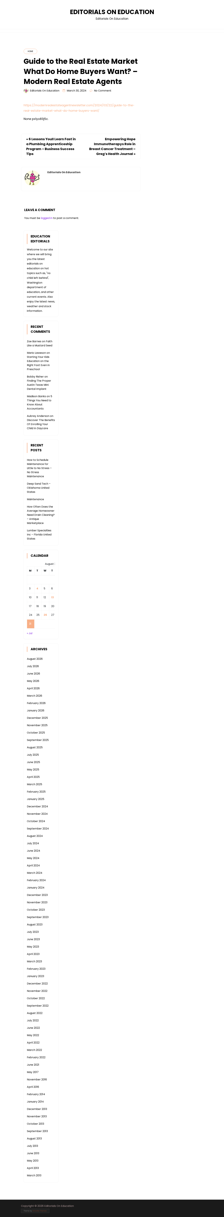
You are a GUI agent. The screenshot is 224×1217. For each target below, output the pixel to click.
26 (45, 615)
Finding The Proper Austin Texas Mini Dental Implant (39, 385)
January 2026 (35, 710)
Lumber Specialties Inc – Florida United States (39, 535)
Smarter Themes (39, 1211)
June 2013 (33, 1153)
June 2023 (33, 939)
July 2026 (33, 666)
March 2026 (34, 696)
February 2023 (36, 969)
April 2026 (33, 688)
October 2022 (36, 998)
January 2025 (35, 799)
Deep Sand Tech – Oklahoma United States (39, 488)
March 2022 (34, 1050)
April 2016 (33, 1087)
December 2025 (37, 718)
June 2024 (33, 851)
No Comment (102, 90)
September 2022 (38, 1006)
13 (52, 597)
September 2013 (37, 1131)
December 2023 (37, 895)
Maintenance (35, 499)
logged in (46, 218)
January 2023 (35, 976)
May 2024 (33, 858)
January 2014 (35, 1102)
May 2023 (33, 947)
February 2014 (36, 1094)
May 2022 (33, 1035)
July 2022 (33, 1020)
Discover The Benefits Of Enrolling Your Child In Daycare (41, 424)
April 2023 (33, 954)
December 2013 (37, 1109)
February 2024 (36, 880)
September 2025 (38, 740)
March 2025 (34, 784)
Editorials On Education (112, 12)
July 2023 (33, 932)
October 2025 (36, 733)
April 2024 (33, 865)
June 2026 (33, 673)
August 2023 (34, 924)
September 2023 (38, 917)
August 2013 (34, 1138)
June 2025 (33, 762)
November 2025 (37, 725)
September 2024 (38, 828)
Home (30, 51)
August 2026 (35, 659)
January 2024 (35, 888)
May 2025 (33, 769)
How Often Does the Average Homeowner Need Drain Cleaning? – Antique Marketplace (41, 515)
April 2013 (33, 1168)
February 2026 (36, 703)
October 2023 (36, 910)
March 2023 (34, 961)
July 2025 (33, 755)
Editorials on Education (44, 90)
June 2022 (33, 1028)
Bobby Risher (35, 376)
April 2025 (33, 777)
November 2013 (37, 1116)
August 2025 (35, 747)
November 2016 (37, 1079)
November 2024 (37, 814)
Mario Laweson (36, 353)
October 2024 (36, 821)
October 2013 (35, 1124)
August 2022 (34, 1013)
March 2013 (34, 1175)
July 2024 (33, 843)
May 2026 (33, 681)
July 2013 (32, 1146)
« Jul (29, 633)
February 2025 (36, 792)
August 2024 (35, 836)
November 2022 (37, 991)
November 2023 (37, 902)
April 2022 (33, 1042)
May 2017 (33, 1072)
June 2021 (33, 1065)
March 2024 (34, 873)
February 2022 (36, 1057)
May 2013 (32, 1161)
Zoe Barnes (34, 341)
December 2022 (37, 983)
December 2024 (37, 806)
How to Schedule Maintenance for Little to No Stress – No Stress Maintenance (39, 468)
